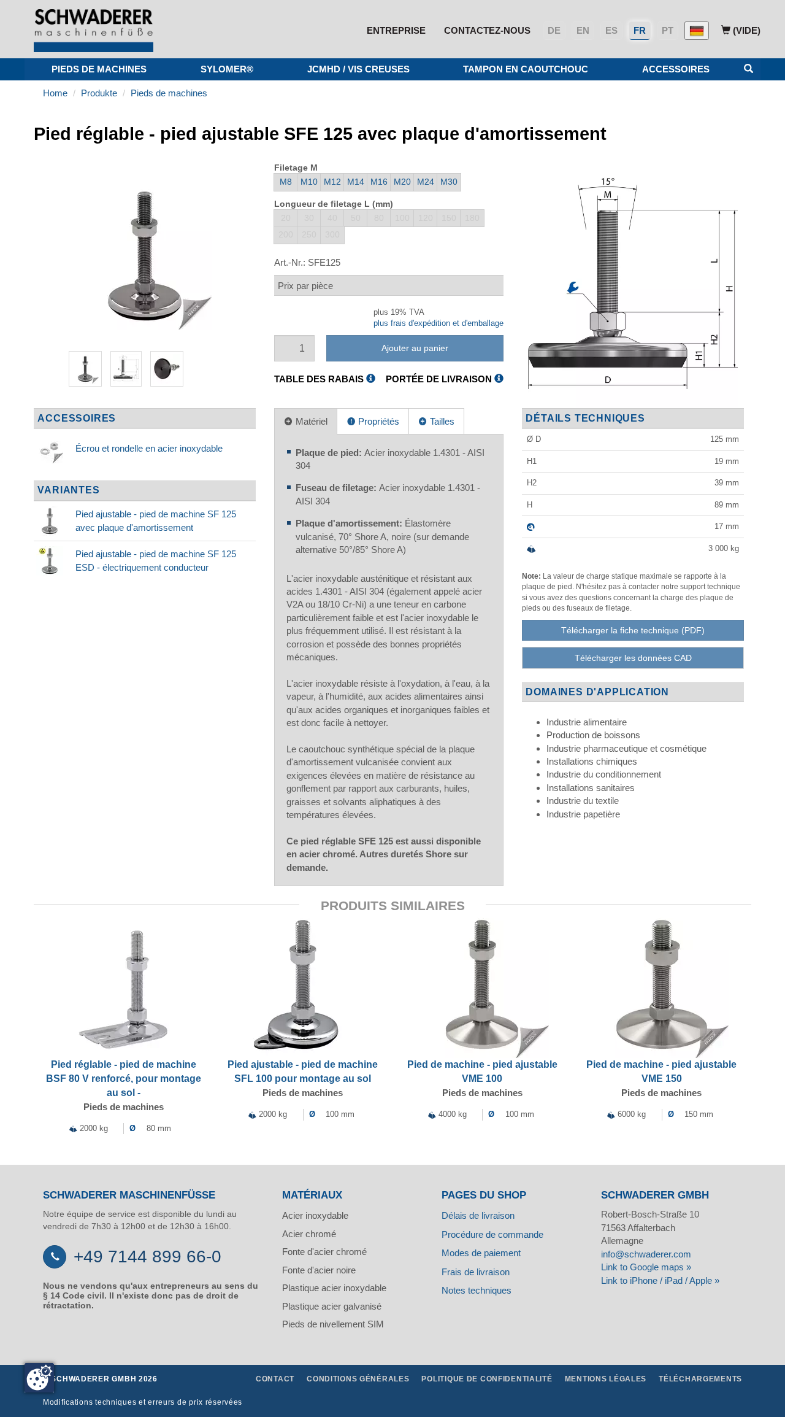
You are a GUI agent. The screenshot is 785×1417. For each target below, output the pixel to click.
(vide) (745, 30)
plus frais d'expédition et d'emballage (438, 323)
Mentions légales (606, 1379)
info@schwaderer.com (646, 1254)
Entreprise (396, 30)
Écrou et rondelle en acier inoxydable (149, 448)
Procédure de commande (492, 1234)
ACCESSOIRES (676, 69)
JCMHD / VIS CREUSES (358, 69)
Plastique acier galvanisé (331, 1306)
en (582, 30)
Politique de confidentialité (486, 1379)
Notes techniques (476, 1290)
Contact (275, 1379)
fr (640, 30)
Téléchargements (700, 1379)
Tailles (440, 421)
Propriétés (377, 421)
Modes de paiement (481, 1253)
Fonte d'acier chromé (324, 1251)
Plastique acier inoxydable (334, 1288)
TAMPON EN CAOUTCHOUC (525, 69)
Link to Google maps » (646, 1267)
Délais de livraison (478, 1215)
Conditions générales (358, 1379)
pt (667, 30)
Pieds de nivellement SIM (333, 1324)
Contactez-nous (487, 30)
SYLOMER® (227, 69)
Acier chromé (309, 1234)
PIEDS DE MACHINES (99, 69)
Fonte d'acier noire (319, 1270)
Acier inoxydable (315, 1215)
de (554, 30)
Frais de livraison (476, 1272)
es (611, 30)
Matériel (310, 421)
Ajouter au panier (414, 348)
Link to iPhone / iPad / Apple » (660, 1280)
